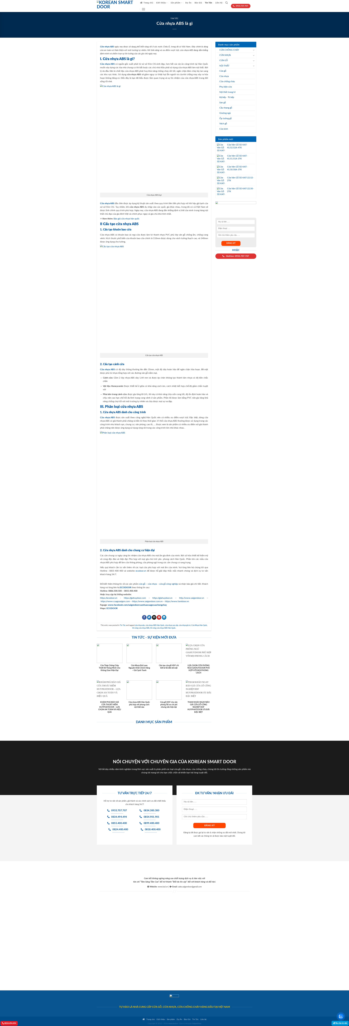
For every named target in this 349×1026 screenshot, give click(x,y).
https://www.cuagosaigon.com (115, 601)
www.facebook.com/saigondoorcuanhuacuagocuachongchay (137, 605)
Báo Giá (198, 2)
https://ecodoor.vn (108, 598)
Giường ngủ (225, 113)
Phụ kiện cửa (225, 87)
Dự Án (188, 2)
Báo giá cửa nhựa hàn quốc (126, 219)
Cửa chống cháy (227, 81)
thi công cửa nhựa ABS (140, 628)
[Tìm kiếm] (226, 3)
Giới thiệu (161, 2)
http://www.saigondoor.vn (191, 598)
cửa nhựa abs (140, 625)
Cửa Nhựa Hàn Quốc (199, 625)
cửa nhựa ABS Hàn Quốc (155, 625)
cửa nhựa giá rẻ (184, 625)
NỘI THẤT (224, 66)
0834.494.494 (10, 1023)
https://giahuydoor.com (135, 598)
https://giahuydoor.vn (162, 598)
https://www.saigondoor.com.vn (147, 601)
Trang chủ (148, 2)
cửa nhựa (152, 584)
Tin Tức (208, 2)
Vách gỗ (223, 124)
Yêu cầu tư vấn (341, 1023)
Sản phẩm (175, 2)
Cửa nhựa (224, 76)
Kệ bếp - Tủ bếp (226, 97)
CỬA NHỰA (225, 55)
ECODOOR (112, 608)
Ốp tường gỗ (225, 118)
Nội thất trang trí (227, 92)
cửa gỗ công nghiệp (168, 584)
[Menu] (143, 9)
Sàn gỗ (222, 103)
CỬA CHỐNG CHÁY (229, 50)
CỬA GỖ (223, 60)
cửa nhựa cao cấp (171, 625)
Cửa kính (223, 129)
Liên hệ (218, 2)
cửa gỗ (142, 584)
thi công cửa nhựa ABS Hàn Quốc (162, 628)
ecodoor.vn (141, 571)
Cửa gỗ (222, 71)
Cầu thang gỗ (225, 108)
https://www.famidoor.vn (177, 601)
